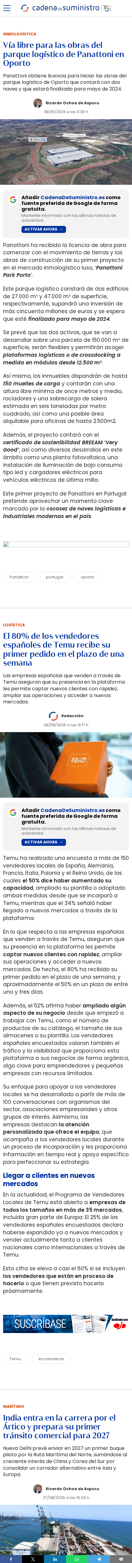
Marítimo (13, 1406)
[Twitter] (33, 1559)
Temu (15, 1359)
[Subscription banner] (66, 1339)
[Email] (121, 1559)
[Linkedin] (55, 1559)
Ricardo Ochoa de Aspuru (72, 103)
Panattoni (19, 577)
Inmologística (19, 34)
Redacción (72, 715)
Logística (14, 625)
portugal (54, 577)
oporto (88, 577)
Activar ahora (41, 229)
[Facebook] (11, 1559)
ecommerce (51, 1359)
